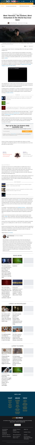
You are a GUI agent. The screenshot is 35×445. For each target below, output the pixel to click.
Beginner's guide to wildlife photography (25, 404)
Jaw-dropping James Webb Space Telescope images (17, 402)
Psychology (20, 14)
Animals (4, 3)
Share (4, 46)
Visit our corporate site (20, 421)
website (6, 58)
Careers (25, 434)
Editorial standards (6, 436)
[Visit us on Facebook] (9, 1)
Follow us (27, 46)
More (31, 3)
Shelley (6, 216)
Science (18, 3)
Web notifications (17, 434)
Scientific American (9, 92)
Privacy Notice (29, 133)
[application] (17, 74)
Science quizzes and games (25, 401)
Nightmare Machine (21, 207)
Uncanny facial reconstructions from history (17, 413)
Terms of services (13, 133)
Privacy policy (16, 432)
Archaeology (9, 3)
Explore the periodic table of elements (17, 409)
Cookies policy (27, 432)
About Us (26, 429)
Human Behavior (15, 14)
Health (14, 3)
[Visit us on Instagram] (12, 1)
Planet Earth (23, 3)
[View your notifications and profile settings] (30, 1)
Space (28, 3)
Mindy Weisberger (14, 22)
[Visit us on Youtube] (13, 1)
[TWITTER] (8, 237)
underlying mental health (9, 114)
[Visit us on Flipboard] (15, 1)
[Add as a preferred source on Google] (17, 425)
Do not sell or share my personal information (28, 437)
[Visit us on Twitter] (10, 1)
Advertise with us (6, 434)
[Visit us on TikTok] (17, 1)
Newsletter (31, 46)
